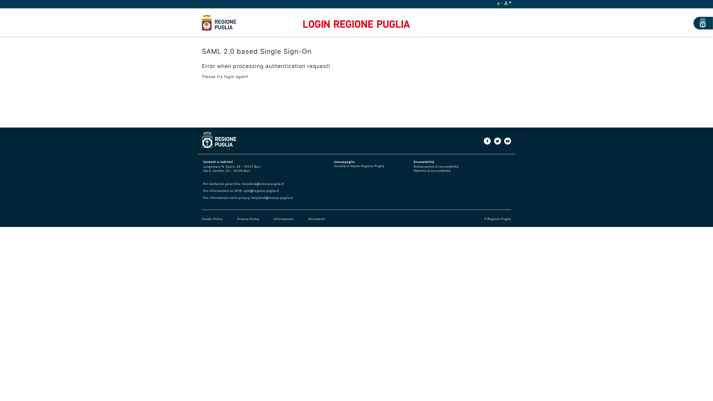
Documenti (316, 219)
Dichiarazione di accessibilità (436, 166)
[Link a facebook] (487, 141)
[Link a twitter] (497, 141)
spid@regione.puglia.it (261, 191)
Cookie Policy (212, 219)
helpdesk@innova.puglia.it (263, 184)
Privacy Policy (248, 219)
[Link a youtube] (507, 141)
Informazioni (284, 219)
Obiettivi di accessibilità (432, 170)
